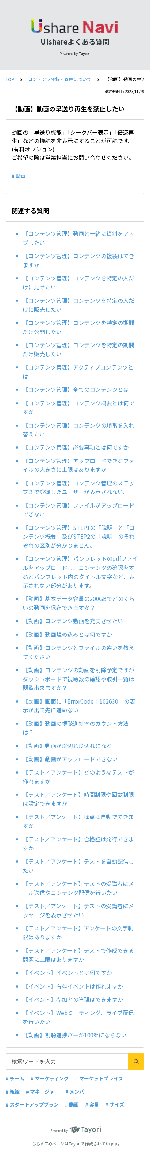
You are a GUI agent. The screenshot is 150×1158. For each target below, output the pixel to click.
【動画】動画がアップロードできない (70, 759)
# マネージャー (42, 1091)
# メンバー (77, 1091)
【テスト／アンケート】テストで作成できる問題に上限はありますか (78, 954)
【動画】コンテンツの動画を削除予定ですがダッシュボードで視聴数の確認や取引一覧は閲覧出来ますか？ (78, 679)
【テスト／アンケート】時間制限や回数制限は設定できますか (78, 799)
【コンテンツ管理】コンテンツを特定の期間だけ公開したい (78, 327)
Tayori (75, 1144)
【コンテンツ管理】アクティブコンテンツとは (78, 371)
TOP (10, 79)
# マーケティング (50, 1078)
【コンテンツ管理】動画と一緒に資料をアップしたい (78, 238)
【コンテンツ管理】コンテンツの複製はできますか (78, 260)
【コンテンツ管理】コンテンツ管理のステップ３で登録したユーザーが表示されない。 (78, 487)
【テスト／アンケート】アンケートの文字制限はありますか (78, 932)
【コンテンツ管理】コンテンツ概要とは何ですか (78, 407)
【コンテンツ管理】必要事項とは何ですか (76, 447)
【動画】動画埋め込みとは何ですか (67, 634)
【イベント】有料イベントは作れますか (73, 986)
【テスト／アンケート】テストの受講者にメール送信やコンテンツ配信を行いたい (78, 888)
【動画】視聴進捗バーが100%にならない (75, 1035)
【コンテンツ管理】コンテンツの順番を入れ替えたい (78, 429)
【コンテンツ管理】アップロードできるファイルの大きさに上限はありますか (78, 465)
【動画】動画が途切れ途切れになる (67, 745)
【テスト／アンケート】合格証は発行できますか (78, 843)
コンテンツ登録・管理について (59, 79)
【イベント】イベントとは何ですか (67, 972)
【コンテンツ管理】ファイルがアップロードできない (78, 509)
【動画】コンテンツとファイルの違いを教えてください (78, 652)
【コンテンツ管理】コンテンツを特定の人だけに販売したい (78, 305)
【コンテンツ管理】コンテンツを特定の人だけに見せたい (78, 282)
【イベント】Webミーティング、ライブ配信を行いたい (78, 1017)
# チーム (15, 1078)
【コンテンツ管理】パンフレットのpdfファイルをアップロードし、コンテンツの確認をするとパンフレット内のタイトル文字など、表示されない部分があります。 (80, 571)
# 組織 (13, 1091)
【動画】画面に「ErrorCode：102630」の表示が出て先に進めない (79, 705)
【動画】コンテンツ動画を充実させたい (73, 621)
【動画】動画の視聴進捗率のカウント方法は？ (76, 728)
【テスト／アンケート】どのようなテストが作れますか (78, 776)
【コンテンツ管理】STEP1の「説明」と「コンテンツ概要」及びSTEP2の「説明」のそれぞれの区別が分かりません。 (79, 536)
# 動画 (18, 175)
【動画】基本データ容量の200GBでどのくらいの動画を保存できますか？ (79, 603)
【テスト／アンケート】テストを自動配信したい (78, 865)
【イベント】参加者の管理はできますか (73, 999)
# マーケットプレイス (99, 1078)
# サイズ (114, 1104)
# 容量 (92, 1104)
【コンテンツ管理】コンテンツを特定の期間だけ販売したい (78, 349)
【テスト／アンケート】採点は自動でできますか (78, 821)
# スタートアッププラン (32, 1104)
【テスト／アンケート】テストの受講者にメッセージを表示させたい (78, 910)
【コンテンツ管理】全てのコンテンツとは (76, 389)
